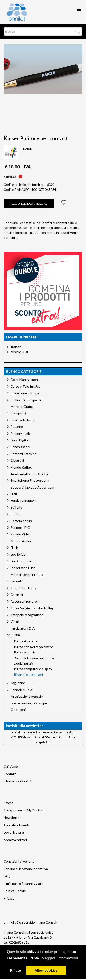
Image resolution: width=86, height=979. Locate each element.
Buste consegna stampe (29, 703)
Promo (8, 803)
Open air (17, 595)
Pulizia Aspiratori (26, 641)
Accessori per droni (25, 601)
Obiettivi (17, 460)
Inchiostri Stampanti (26, 400)
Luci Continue (21, 561)
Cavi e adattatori (23, 420)
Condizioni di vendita (19, 861)
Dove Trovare (14, 832)
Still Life (16, 507)
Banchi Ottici (20, 447)
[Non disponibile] (20, 176)
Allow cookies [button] (46, 970)
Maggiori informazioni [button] (60, 958)
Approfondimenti (16, 825)
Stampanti (18, 413)
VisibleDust (19, 352)
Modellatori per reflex (27, 575)
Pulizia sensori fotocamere (33, 647)
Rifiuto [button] (15, 970)
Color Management (25, 379)
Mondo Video (21, 534)
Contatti (10, 774)
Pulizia (15, 635)
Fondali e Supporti (24, 500)
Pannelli (16, 581)
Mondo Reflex (21, 467)
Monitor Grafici (22, 407)
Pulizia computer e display (33, 669)
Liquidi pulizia (23, 663)
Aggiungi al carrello (27, 203)
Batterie (17, 427)
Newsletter (12, 818)
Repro (15, 514)
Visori (15, 621)
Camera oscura (22, 521)
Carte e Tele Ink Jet (25, 386)
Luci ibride (18, 554)
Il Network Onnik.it (18, 781)
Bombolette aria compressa (34, 658)
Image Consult (47, 922)
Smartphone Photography (30, 480)
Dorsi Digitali (20, 440)
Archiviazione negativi (27, 696)
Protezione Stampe (25, 393)
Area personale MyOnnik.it (23, 810)
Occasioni (18, 710)
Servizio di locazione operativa (26, 869)
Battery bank (20, 433)
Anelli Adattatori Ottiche (29, 474)
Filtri (14, 494)
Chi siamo (11, 766)
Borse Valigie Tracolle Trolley (32, 608)
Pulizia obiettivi (25, 652)
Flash (14, 547)
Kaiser (16, 347)
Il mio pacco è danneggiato (23, 883)
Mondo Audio (21, 541)
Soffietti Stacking (24, 454)
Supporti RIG (20, 527)
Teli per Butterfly (23, 588)
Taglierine (18, 683)
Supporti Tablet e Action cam (32, 487)
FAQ (7, 876)
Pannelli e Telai (22, 690)
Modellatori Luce (23, 568)
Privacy (9, 898)
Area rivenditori (15, 840)
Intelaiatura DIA (23, 628)
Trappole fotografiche (27, 615)
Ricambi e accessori (28, 675)
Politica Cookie (15, 891)
